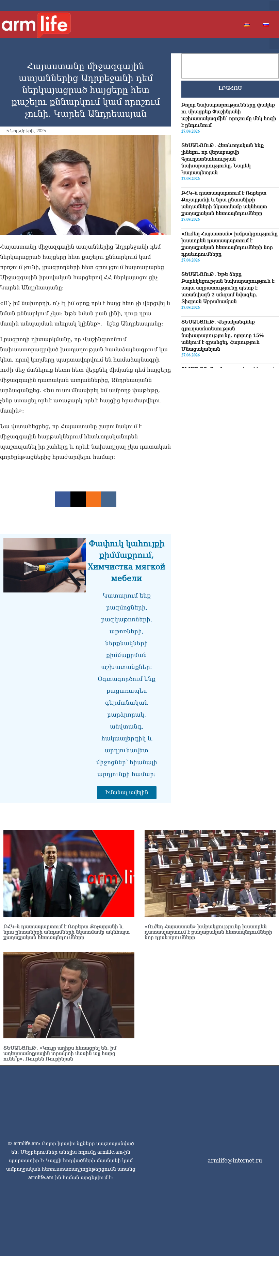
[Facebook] (223, 5)
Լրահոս (230, 88)
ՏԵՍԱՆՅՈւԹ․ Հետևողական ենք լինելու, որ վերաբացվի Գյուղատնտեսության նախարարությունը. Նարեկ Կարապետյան (222, 159)
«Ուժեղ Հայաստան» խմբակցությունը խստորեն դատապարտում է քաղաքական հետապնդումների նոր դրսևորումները (208, 932)
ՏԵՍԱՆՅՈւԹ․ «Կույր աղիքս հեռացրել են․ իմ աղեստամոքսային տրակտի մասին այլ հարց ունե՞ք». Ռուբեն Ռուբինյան (59, 1053)
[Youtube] (245, 5)
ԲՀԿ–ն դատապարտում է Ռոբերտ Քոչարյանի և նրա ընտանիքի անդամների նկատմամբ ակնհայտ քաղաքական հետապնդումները (66, 932)
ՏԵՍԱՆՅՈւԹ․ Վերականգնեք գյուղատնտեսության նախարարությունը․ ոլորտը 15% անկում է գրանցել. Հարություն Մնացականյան (222, 335)
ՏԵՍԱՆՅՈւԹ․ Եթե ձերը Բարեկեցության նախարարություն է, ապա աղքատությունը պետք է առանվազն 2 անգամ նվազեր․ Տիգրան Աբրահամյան (228, 287)
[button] (274, 5)
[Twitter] (234, 5)
